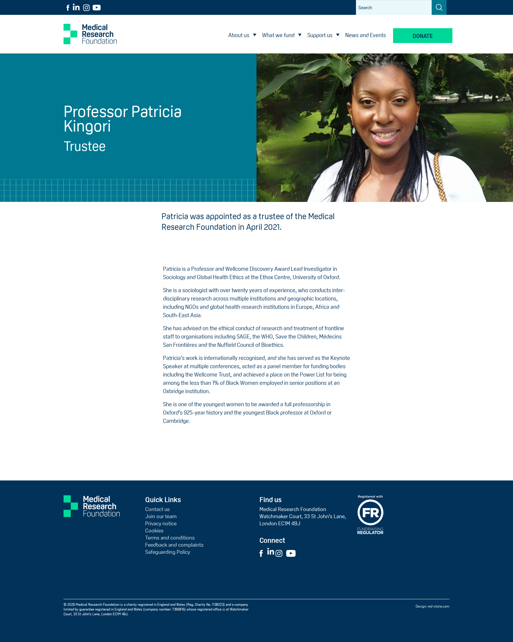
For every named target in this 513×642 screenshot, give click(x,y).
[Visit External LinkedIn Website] (271, 553)
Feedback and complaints (174, 545)
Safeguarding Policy (167, 552)
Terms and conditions (170, 538)
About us (238, 35)
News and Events (365, 35)
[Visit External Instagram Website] (280, 553)
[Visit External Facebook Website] (262, 553)
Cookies (154, 531)
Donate (423, 36)
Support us (319, 35)
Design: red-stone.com (432, 606)
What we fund (278, 35)
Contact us (157, 509)
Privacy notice (161, 523)
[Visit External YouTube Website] (292, 553)
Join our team (161, 516)
